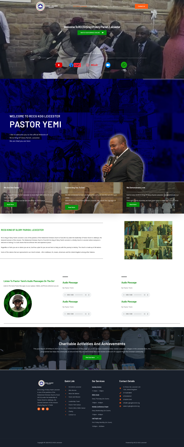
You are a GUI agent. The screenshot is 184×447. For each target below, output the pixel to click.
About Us (126, 6)
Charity (105, 6)
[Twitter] (43, 409)
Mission (115, 6)
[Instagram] (47, 409)
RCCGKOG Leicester (80, 6)
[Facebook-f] (38, 409)
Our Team (93, 6)
